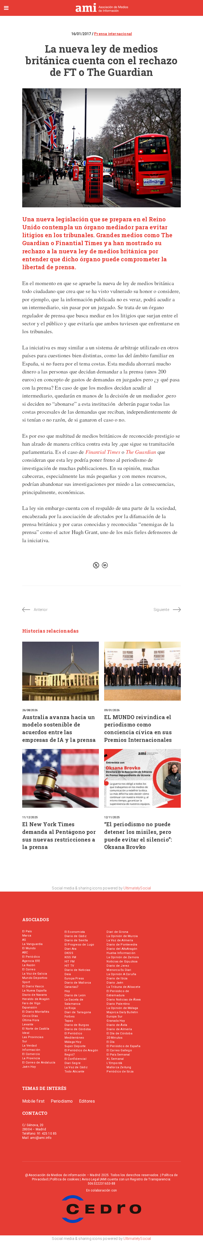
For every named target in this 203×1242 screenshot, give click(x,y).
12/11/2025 (111, 817)
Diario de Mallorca (77, 982)
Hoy (67, 991)
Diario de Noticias (77, 970)
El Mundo (29, 948)
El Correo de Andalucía (38, 1062)
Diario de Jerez (118, 965)
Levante (27, 1024)
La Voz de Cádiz (75, 1067)
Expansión (29, 1007)
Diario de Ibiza (117, 978)
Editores (87, 1101)
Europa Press (74, 978)
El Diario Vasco (33, 986)
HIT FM (69, 961)
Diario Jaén (115, 982)
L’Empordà (114, 1063)
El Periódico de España (123, 1046)
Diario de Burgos (76, 1025)
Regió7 (69, 1054)
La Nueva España (34, 990)
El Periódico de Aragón (81, 1050)
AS (24, 940)
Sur (24, 1041)
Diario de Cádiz (75, 936)
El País (27, 931)
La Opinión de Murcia (122, 936)
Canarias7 (71, 987)
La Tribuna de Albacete (123, 987)
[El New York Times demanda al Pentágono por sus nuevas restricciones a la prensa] (60, 778)
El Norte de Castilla (35, 1028)
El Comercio (31, 1054)
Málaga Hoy (72, 1042)
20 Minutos (114, 1037)
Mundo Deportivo (34, 978)
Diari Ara (70, 949)
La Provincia (31, 1058)
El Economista (74, 932)
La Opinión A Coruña (121, 974)
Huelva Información (121, 953)
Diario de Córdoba (77, 1029)
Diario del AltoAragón (122, 949)
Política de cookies (64, 1179)
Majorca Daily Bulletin (122, 1012)
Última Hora (30, 1020)
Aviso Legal (90, 1179)
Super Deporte (75, 1046)
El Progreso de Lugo (79, 944)
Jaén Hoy (29, 1067)
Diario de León (75, 995)
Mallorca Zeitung (119, 1067)
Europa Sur (114, 1016)
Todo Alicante (74, 1071)
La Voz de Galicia (34, 973)
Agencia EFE (31, 961)
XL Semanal (115, 1059)
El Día (110, 1042)
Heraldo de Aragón (35, 999)
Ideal (25, 1033)
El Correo (28, 969)
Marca (26, 935)
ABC (25, 952)
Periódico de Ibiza (120, 1071)
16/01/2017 (81, 34)
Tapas (68, 1020)
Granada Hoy (116, 1020)
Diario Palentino (118, 1004)
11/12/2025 (30, 817)
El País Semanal (118, 1054)
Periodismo (62, 1101)
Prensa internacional (113, 34)
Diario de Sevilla (76, 940)
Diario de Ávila (117, 1025)
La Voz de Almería (120, 940)
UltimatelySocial (137, 888)
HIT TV (69, 965)
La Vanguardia (32, 944)
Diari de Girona (117, 932)
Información (31, 1050)
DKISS (68, 953)
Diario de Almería (119, 1029)
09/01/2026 (111, 710)
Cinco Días (30, 1016)
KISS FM (70, 957)
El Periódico (31, 956)
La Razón (28, 965)
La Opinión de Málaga (122, 1008)
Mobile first (33, 1101)
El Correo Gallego (119, 1050)
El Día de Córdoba (119, 1033)
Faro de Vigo (31, 1003)
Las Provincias (32, 1037)
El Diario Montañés (35, 1011)
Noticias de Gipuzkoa (122, 961)
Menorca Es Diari (119, 970)
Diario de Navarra (34, 995)
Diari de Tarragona (77, 1012)
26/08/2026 (30, 710)
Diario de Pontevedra (122, 944)
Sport (26, 982)
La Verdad (29, 1045)
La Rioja (70, 1008)
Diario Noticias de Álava (124, 999)
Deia (67, 974)
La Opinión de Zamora (123, 957)
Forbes (69, 1016)
